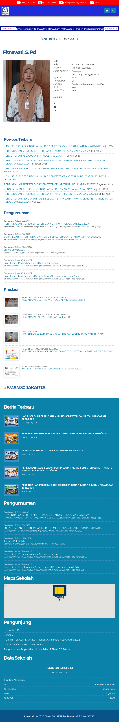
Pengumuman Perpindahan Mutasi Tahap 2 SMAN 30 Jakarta (37, 649)
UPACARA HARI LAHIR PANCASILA (23, 644)
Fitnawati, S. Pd (12, 630)
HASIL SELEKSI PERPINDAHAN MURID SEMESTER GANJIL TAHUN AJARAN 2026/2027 (52, 146)
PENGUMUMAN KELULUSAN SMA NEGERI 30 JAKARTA (35, 155)
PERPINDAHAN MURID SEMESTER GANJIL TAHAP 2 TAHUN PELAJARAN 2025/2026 (51, 194)
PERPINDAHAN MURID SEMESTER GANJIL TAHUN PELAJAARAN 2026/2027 (47, 151)
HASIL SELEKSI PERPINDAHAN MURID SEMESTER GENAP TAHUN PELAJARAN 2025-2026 (55, 176)
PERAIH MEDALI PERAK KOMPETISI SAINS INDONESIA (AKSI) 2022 (42, 639)
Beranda (8, 635)
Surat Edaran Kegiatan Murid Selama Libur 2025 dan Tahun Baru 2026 (41, 276)
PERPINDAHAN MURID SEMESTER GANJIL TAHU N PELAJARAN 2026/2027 (46, 223)
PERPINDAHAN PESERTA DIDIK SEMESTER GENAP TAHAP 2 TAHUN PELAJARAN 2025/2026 (56, 168)
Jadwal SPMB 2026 (14, 249)
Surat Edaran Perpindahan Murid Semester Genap (31, 263)
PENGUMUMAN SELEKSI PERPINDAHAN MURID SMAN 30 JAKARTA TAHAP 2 (48, 189)
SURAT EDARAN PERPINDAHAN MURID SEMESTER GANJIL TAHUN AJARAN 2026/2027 (53, 236)
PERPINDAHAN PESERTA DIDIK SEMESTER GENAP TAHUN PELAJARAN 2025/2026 (51, 184)
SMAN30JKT (88, 716)
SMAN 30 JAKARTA (26, 388)
